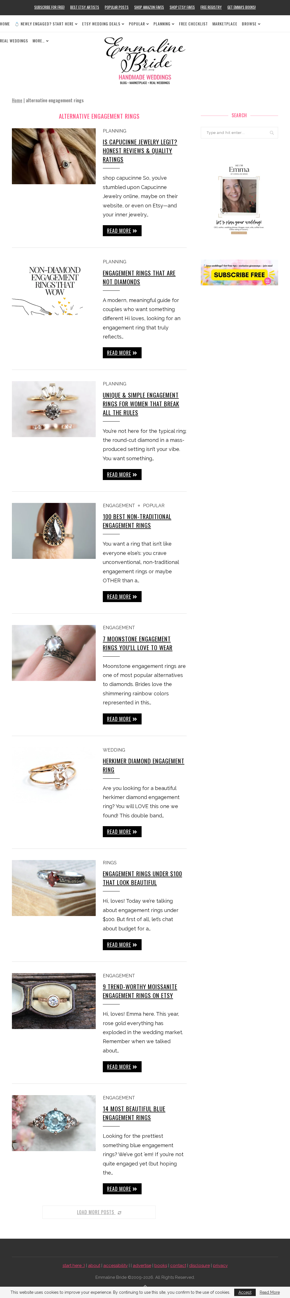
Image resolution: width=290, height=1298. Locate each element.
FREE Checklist (193, 24)
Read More (270, 1292)
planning (114, 131)
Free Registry (211, 7)
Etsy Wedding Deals (101, 24)
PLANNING (161, 24)
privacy (220, 1265)
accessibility (115, 1265)
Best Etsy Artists (84, 7)
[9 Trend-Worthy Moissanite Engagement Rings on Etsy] (54, 1001)
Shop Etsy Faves (182, 7)
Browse (249, 24)
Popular (137, 24)
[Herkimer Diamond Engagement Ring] (54, 775)
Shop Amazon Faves (149, 7)
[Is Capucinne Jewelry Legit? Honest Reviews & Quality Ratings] (54, 156)
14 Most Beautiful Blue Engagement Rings (134, 1113)
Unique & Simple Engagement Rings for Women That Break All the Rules (141, 403)
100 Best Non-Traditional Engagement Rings (137, 520)
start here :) (74, 1265)
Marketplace (224, 24)
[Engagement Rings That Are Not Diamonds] (54, 287)
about (94, 1265)
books (160, 1265)
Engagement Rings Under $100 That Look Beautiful (142, 878)
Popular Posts (117, 7)
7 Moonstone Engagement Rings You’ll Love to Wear (137, 643)
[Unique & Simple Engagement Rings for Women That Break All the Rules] (54, 409)
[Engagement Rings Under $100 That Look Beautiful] (54, 888)
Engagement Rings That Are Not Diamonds (139, 277)
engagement (119, 505)
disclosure (199, 1265)
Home (5, 24)
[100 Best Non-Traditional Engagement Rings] (54, 531)
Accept (244, 1292)
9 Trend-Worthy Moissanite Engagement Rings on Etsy (140, 991)
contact (178, 1265)
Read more (119, 230)
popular (154, 505)
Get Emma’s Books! (241, 7)
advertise (142, 1265)
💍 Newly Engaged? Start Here (44, 24)
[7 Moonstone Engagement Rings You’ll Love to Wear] (54, 653)
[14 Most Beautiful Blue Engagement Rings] (54, 1123)
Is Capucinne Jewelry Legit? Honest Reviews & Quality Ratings (140, 150)
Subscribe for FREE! (49, 7)
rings (110, 862)
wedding (114, 750)
